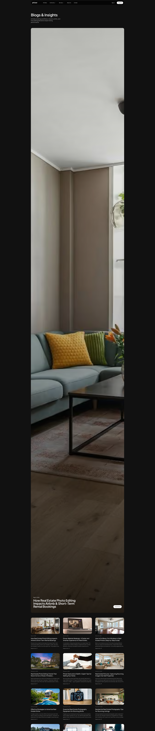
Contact (75, 2)
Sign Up (120, 2)
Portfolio (45, 2)
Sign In (113, 2)
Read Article (117, 606)
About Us (69, 2)
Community (52, 2)
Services (61, 2)
